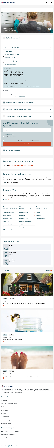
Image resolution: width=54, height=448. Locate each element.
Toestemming (22, 224)
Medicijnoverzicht (7, 224)
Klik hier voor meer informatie (9, 92)
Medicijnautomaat (40, 218)
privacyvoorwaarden (34, 140)
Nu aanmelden (22, 96)
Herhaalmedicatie (7, 218)
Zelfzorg (21, 227)
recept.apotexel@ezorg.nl (11, 61)
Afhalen (38, 212)
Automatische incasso (8, 212)
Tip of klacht (6, 227)
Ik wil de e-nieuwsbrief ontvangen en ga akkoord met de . (22, 140)
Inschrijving (6, 221)
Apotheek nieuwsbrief (10, 136)
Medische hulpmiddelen (25, 221)
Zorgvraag (5, 233)
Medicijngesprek (23, 212)
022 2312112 (8, 51)
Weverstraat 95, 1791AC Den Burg (14, 48)
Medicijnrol (22, 215)
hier (6, 182)
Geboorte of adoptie (8, 215)
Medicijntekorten (23, 218)
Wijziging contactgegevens (10, 230)
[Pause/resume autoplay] (49, 29)
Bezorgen (38, 215)
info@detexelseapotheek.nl (12, 54)
